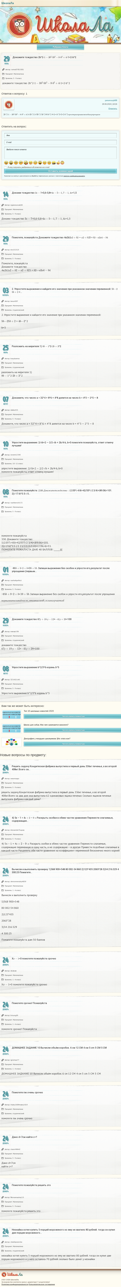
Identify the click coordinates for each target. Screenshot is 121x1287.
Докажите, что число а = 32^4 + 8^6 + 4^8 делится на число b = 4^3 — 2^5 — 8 (55, 397)
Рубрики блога (60, 47)
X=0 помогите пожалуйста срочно (34, 958)
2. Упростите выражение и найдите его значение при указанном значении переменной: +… (65, 290)
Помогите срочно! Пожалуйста (29, 1003)
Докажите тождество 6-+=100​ (41, 619)
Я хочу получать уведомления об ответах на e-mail (28, 167)
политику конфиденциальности (74, 176)
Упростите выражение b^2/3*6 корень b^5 (35, 667)
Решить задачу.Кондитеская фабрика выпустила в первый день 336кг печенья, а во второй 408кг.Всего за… (64, 768)
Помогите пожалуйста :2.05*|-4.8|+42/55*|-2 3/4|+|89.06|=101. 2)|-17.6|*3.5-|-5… (62, 492)
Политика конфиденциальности (14, 1284)
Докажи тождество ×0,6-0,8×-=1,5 (44, 192)
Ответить (112, 108)
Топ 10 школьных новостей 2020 (39, 711)
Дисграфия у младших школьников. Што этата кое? (47, 738)
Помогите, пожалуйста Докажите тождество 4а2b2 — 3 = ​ (60, 237)
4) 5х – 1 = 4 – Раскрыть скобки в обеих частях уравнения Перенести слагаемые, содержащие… (62, 819)
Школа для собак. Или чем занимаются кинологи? (46, 724)
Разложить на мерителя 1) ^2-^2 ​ (37, 346)
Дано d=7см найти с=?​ (24, 1137)
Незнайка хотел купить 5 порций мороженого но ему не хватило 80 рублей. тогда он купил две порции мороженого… (63, 1231)
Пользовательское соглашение (42, 1284)
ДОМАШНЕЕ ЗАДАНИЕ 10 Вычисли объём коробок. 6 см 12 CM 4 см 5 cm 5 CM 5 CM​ (59, 1047)
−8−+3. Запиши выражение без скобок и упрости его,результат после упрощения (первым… (60, 570)
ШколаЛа (7, 3)
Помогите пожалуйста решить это (31, 1185)
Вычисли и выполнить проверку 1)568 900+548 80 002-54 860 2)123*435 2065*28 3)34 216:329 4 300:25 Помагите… (65, 871)
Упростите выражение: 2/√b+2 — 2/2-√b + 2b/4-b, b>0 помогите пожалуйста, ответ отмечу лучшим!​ (62, 444)
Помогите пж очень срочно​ (27, 1092)
